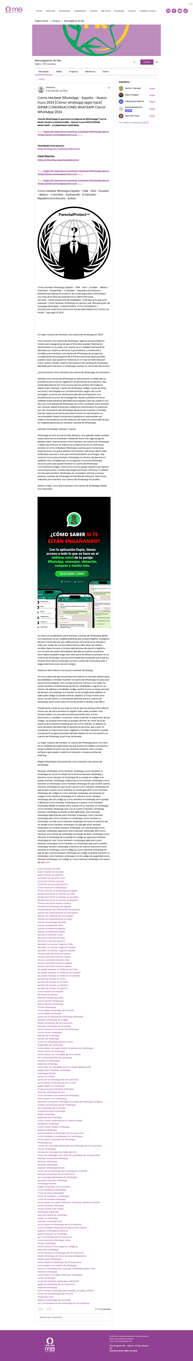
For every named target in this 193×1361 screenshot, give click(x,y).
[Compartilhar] (109, 87)
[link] (43, 71)
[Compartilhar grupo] (156, 61)
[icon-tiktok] (185, 11)
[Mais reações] (48, 1309)
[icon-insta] (168, 11)
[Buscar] (134, 62)
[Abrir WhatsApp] (186, 1354)
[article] (74, 704)
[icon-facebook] (174, 11)
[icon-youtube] (180, 11)
